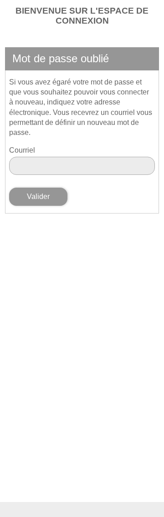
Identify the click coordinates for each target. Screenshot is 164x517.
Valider (38, 196)
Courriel (22, 150)
